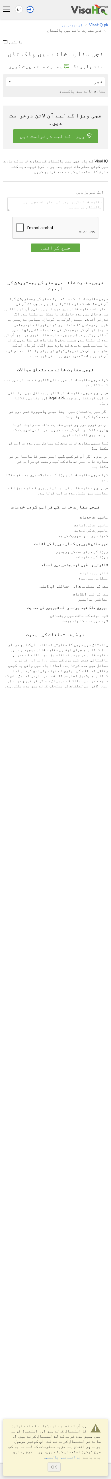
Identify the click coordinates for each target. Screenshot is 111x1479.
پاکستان (82, 91)
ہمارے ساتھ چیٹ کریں (35, 66)
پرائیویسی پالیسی (62, 1457)
